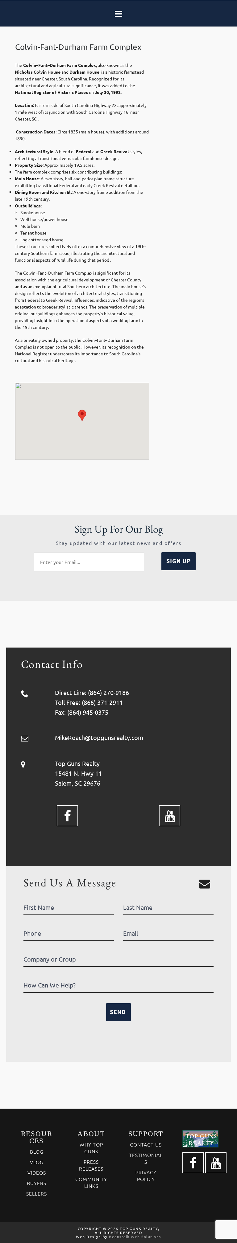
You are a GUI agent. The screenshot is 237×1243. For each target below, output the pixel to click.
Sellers (36, 1193)
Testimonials (146, 1158)
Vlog (37, 1162)
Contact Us (146, 1144)
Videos (36, 1172)
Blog (37, 1151)
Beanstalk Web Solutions (135, 1236)
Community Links (91, 1182)
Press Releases (91, 1165)
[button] (82, 415)
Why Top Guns (91, 1148)
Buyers (36, 1183)
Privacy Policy (145, 1175)
